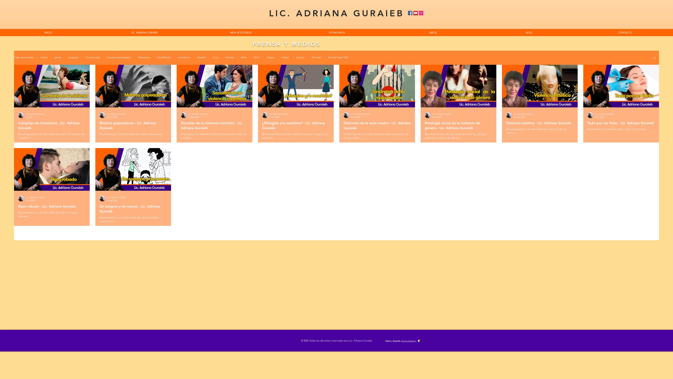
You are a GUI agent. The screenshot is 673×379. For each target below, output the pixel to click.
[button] (433, 32)
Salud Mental (164, 57)
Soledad (201, 57)
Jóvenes (300, 57)
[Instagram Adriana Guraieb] (421, 13)
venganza (73, 57)
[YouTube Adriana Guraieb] (415, 13)
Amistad (230, 57)
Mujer (216, 57)
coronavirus (184, 57)
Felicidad (316, 57)
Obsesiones (144, 57)
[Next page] (347, 232)
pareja (58, 57)
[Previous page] (325, 232)
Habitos (285, 57)
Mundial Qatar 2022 (338, 57)
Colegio (270, 57)
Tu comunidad (92, 57)
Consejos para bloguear (119, 57)
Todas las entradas (24, 57)
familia (44, 57)
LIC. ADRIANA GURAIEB (336, 13)
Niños (244, 57)
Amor (257, 57)
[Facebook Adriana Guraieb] (410, 13)
